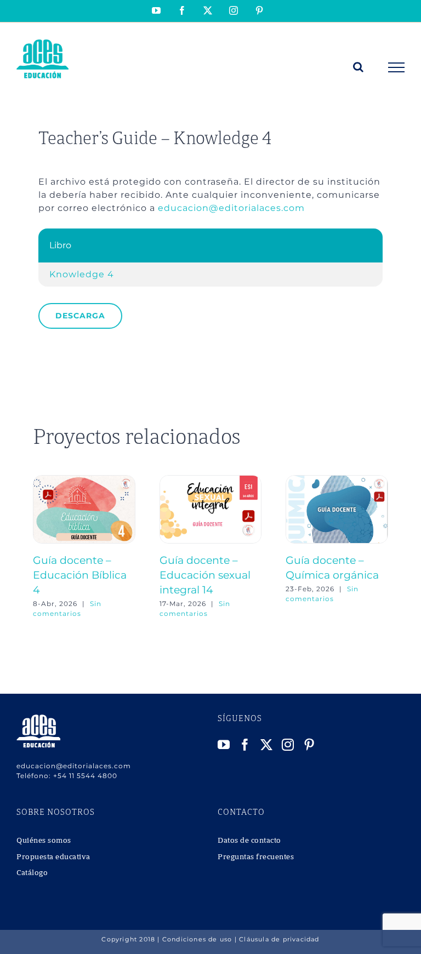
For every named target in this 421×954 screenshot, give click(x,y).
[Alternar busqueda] (358, 66)
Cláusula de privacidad (279, 939)
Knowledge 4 (81, 274)
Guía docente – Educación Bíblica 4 (80, 574)
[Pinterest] (309, 745)
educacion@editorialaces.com (231, 208)
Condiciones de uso (197, 939)
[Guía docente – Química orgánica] (337, 480)
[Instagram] (288, 745)
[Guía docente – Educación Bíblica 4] (84, 480)
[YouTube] (224, 745)
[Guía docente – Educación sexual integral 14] (211, 480)
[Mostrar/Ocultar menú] (396, 67)
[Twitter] (266, 745)
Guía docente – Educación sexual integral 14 (205, 574)
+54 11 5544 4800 (85, 776)
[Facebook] (245, 745)
